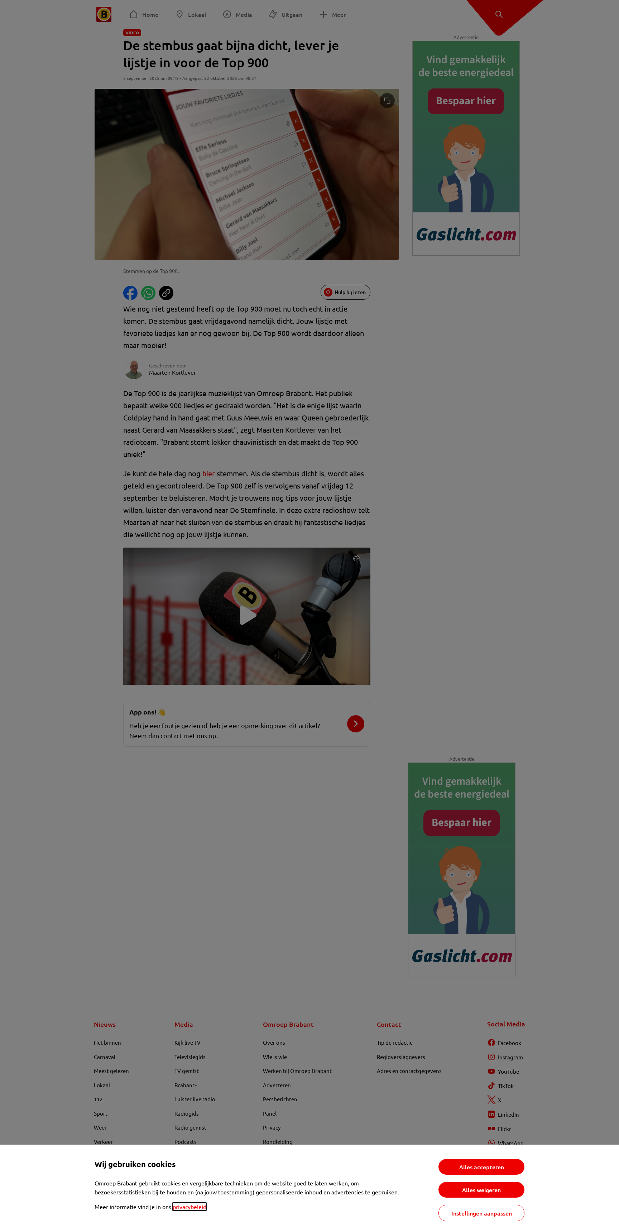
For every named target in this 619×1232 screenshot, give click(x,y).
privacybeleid (189, 1206)
